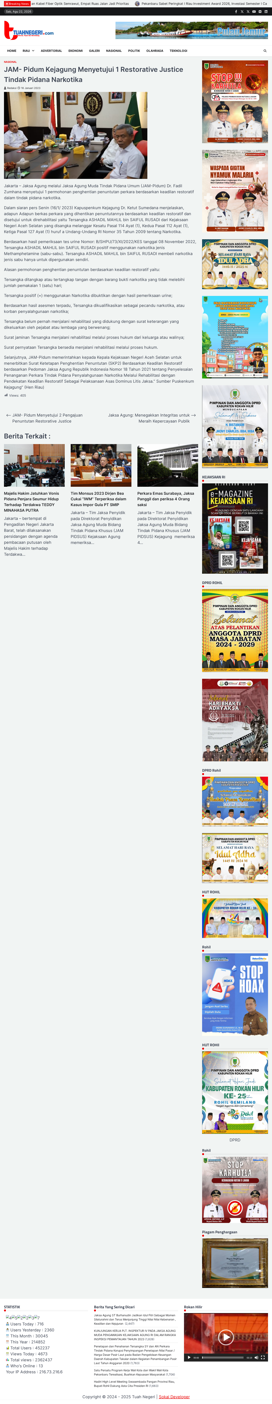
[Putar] (189, 1358)
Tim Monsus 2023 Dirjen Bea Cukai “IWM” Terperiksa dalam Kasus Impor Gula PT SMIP (98, 499)
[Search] (265, 51)
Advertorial (51, 51)
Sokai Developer (174, 1396)
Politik (134, 51)
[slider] (223, 1358)
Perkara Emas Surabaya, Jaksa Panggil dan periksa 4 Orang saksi (165, 499)
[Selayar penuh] (263, 1358)
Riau (26, 51)
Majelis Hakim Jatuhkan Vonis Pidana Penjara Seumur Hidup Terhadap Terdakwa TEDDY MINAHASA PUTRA (31, 502)
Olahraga (154, 51)
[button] (226, 1337)
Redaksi (12, 88)
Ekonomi (75, 51)
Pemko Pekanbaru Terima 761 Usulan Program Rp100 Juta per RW (186, 4)
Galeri (94, 51)
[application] (226, 1337)
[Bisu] (256, 1358)
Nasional (114, 51)
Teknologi (178, 51)
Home (11, 51)
